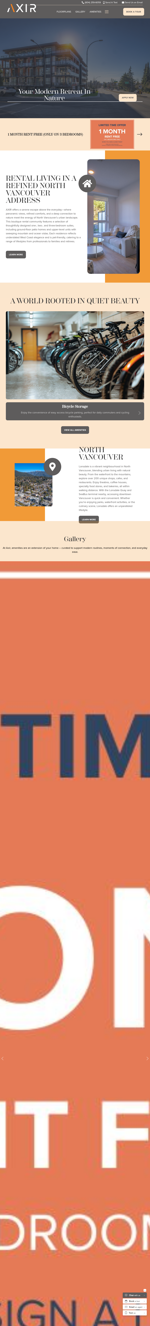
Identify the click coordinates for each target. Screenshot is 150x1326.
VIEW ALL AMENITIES (75, 430)
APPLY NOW (128, 97)
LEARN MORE (16, 254)
